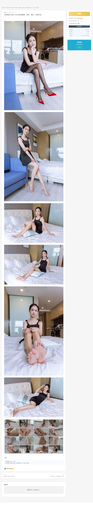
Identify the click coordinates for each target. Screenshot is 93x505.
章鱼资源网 (8, 7)
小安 (5, 457)
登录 (38, 489)
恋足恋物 (12, 7)
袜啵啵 (16, 7)
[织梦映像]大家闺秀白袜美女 (8, 476)
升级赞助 (80, 18)
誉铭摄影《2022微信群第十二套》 (57, 476)
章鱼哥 (8, 468)
